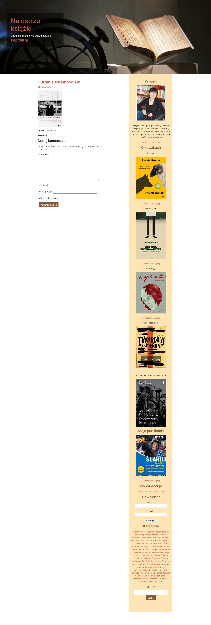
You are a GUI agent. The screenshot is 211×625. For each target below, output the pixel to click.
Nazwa (43, 185)
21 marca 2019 (44, 87)
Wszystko (159, 581)
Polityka (156, 555)
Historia (135, 546)
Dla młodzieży (137, 540)
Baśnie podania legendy (158, 532)
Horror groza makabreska (151, 546)
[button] (138, 345)
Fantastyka (147, 543)
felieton (155, 543)
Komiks (149, 549)
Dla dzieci (165, 537)
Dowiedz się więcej (151, 203)
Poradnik (156, 558)
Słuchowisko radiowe (145, 576)
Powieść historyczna (150, 564)
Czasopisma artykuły (150, 537)
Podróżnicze (139, 555)
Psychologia (149, 573)
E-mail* (151, 511)
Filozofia (164, 543)
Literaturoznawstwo (148, 552)
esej (154, 540)
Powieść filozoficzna (151, 561)
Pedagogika (163, 552)
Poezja (149, 555)
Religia (159, 573)
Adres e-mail (45, 192)
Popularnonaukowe (142, 558)
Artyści (143, 532)
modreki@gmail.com (151, 142)
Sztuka (145, 578)
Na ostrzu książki (25, 24)
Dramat (148, 540)
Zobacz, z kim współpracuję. (151, 491)
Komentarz (44, 154)
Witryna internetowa (48, 198)
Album (136, 532)
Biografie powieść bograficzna (148, 534)
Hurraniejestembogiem (59, 82)
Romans (166, 573)
